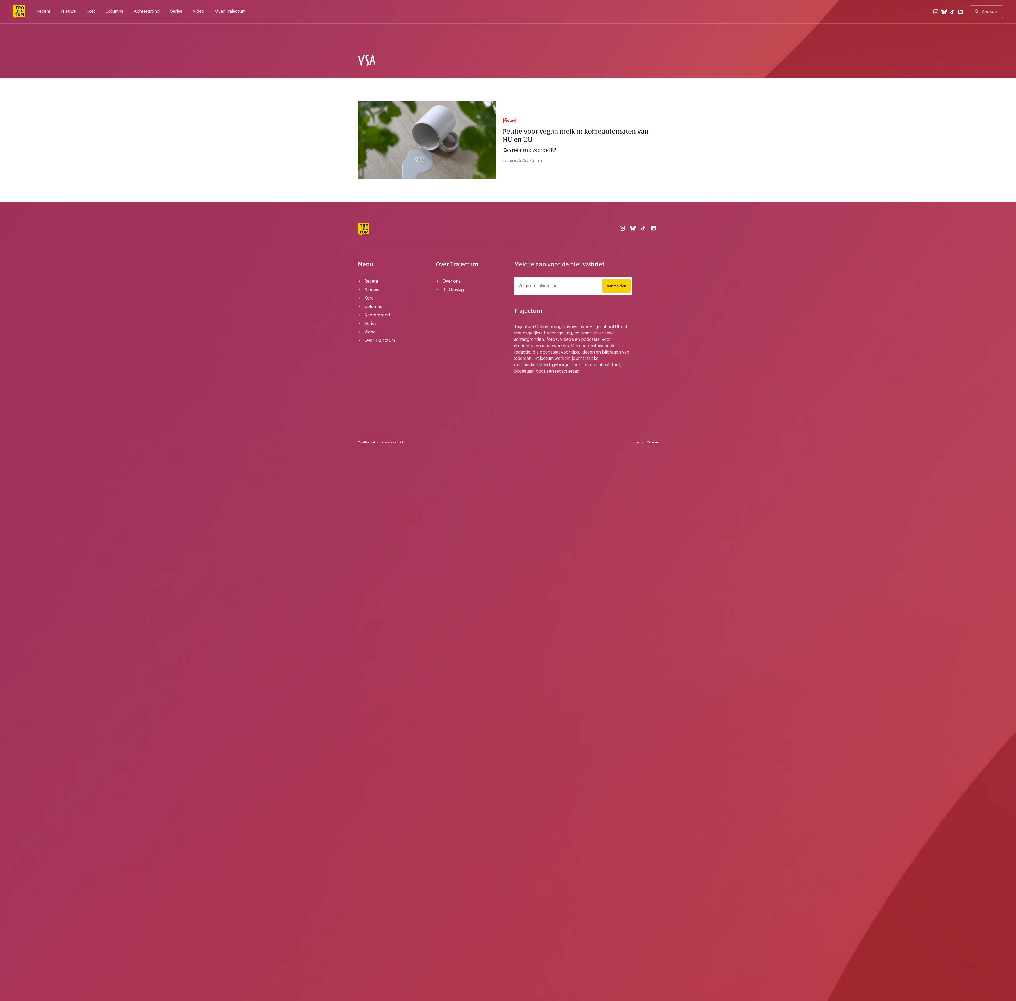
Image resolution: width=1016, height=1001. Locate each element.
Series (176, 11)
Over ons (451, 281)
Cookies (653, 442)
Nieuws (68, 11)
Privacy (638, 442)
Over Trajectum (230, 11)
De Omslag (453, 290)
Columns (114, 11)
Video (198, 11)
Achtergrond (147, 11)
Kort (91, 11)
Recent (44, 11)
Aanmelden (616, 286)
